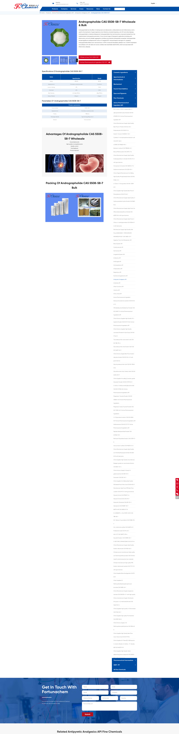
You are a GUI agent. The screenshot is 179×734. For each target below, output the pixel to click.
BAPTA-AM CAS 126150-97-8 (120, 509)
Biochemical (118, 84)
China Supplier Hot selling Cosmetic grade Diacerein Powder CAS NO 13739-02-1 (124, 380)
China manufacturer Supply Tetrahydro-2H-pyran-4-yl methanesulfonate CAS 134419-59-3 (123, 601)
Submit (87, 714)
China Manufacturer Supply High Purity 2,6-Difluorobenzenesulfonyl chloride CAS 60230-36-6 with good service (124, 212)
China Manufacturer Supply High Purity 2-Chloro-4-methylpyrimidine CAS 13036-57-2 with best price (124, 222)
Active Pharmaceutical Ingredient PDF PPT (95, 62)
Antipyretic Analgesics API (82, 13)
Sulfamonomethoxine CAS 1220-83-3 (122, 169)
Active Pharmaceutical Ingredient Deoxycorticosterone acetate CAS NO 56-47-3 (124, 301)
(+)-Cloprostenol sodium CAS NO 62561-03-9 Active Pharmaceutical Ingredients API (124, 419)
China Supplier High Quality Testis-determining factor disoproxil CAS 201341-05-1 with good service (123, 654)
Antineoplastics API (118, 265)
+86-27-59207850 (84, 4)
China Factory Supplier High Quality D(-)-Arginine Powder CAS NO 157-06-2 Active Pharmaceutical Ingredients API (123, 322)
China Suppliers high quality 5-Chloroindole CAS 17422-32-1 (124, 610)
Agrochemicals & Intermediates (119, 78)
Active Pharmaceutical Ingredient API (63, 13)
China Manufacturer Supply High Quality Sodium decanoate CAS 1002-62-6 (123, 546)
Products (55, 9)
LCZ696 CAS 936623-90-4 (119, 144)
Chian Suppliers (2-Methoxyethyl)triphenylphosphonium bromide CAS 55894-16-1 (122, 584)
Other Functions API (118, 286)
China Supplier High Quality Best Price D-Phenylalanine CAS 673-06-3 (123, 192)
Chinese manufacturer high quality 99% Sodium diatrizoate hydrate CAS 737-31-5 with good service (124, 566)
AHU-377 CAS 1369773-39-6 (120, 534)
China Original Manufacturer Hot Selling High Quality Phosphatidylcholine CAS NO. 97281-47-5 (124, 176)
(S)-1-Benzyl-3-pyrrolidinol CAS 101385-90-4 (124, 521)
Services (73, 9)
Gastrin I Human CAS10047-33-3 (121, 134)
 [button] (42, 60)
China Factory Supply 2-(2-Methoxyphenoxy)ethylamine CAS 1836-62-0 (124, 626)
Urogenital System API (119, 254)
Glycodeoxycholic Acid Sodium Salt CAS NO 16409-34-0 (123, 348)
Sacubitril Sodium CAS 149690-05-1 (122, 538)
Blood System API (117, 243)
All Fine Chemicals (120, 669)
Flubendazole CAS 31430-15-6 (121, 130)
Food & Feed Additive (121, 89)
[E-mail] (177, 483)
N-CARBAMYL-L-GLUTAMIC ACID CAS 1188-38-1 (123, 514)
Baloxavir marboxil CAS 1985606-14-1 (122, 148)
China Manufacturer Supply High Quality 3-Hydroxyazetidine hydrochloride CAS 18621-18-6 (124, 201)
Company (64, 9)
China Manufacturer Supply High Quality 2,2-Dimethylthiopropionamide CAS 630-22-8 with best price (123, 453)
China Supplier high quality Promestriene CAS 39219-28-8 (123, 617)
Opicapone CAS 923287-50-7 (120, 506)
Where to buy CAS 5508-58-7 (89, 57)
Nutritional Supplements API (120, 276)
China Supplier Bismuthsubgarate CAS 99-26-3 (124, 575)
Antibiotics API (117, 258)
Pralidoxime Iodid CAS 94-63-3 (121, 530)
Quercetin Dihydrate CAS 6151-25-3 (122, 502)
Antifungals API (117, 261)
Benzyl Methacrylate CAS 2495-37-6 (122, 151)
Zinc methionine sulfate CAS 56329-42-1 (123, 527)
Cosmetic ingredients (121, 72)
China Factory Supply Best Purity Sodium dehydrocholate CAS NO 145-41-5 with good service (123, 357)
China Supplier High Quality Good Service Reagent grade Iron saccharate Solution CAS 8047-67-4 (124, 463)
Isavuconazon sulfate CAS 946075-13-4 (123, 445)
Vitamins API (116, 290)
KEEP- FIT (117, 665)
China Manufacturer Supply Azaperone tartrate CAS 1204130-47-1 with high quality (124, 592)
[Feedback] (177, 497)
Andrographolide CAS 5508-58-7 (100, 13)
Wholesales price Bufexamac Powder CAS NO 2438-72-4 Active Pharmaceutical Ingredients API (124, 311)
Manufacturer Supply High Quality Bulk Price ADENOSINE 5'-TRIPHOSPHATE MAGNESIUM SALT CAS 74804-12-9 (123, 233)
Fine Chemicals (119, 98)
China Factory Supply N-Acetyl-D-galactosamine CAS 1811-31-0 (122, 472)
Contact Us (106, 9)
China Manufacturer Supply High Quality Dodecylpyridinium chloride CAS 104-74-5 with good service (123, 159)
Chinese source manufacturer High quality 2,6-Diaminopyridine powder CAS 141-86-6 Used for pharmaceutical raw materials (124, 555)
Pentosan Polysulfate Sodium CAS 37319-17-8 (124, 440)
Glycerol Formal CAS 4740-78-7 (121, 498)
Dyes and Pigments (120, 93)
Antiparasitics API (117, 268)
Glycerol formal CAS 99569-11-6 (121, 495)
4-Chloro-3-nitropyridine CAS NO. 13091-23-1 (123, 185)
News (98, 9)
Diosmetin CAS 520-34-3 (119, 477)
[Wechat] (177, 494)
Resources (90, 9)
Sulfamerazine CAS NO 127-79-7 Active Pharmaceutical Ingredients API (123, 426)
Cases (81, 9)
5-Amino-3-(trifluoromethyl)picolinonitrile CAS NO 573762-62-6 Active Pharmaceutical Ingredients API (123, 389)
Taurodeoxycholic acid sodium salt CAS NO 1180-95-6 (123, 341)
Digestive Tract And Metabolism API (122, 240)
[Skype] (177, 480)
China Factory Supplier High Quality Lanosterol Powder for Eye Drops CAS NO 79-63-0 (123, 332)
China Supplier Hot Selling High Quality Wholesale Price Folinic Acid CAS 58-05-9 (123, 482)
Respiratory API (117, 272)
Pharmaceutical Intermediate (123, 660)
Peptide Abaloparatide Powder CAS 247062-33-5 (122, 433)
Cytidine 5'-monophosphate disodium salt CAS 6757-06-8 (124, 139)
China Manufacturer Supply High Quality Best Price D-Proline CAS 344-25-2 (123, 125)
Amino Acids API (117, 293)
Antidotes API (116, 283)
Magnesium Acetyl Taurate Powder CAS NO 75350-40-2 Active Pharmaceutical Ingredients (123, 410)
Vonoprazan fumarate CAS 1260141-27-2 (123, 166)
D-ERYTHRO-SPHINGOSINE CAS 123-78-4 (124, 541)
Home (43, 13)
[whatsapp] (177, 487)
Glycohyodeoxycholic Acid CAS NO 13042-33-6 (124, 366)
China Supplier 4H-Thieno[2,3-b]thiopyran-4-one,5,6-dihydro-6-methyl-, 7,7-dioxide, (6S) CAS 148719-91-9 (124, 644)
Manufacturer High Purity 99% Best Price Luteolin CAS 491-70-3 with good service (123, 489)
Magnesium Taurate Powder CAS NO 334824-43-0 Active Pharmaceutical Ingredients (122, 399)
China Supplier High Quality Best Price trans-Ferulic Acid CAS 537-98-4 (123, 635)
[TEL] (177, 490)
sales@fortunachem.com (62, 4)
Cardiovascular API (118, 247)
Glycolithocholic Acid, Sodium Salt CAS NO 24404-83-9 (124, 373)
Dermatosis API (117, 250)
